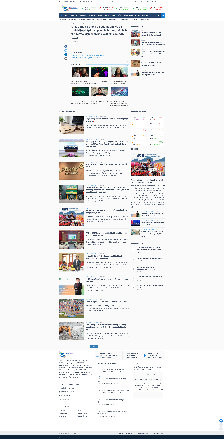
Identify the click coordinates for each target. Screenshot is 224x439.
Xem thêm (94, 346)
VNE (151, 129)
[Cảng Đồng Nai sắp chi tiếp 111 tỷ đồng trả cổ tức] (71, 308)
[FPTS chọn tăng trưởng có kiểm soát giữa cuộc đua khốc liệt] (135, 73)
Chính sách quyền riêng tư (142, 433)
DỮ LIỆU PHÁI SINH (113, 19)
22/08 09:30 (102, 299)
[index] (83, 7)
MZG (151, 136)
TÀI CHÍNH (100, 15)
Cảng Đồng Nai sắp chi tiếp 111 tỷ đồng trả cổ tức (106, 302)
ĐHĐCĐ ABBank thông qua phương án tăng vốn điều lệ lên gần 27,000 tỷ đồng (153, 234)
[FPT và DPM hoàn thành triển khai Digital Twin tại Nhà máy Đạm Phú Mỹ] (135, 43)
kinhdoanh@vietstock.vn (106, 357)
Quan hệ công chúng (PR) (67, 388)
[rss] (164, 2)
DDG (134, 136)
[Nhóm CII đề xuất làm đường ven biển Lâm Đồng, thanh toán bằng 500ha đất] (135, 52)
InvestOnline (62, 416)
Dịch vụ (148, 1)
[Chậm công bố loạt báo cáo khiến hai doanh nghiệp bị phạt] (71, 125)
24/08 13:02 (102, 185)
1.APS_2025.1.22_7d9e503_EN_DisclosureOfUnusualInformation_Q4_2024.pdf (90, 55)
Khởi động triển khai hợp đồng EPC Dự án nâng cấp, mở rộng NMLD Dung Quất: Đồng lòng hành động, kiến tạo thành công (107, 144)
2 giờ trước (102, 139)
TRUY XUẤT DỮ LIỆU (144, 19)
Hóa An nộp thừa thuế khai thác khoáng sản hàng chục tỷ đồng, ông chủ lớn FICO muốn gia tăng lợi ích (106, 327)
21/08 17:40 (102, 322)
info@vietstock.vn (132, 357)
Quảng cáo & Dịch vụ (158, 433)
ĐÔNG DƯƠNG (145, 15)
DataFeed (62, 410)
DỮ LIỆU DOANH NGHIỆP (101, 19)
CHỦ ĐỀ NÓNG (62, 19)
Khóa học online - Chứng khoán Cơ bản (111, 369)
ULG (134, 117)
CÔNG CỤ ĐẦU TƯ (134, 19)
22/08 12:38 (143, 40)
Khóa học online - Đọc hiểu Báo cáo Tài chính (113, 390)
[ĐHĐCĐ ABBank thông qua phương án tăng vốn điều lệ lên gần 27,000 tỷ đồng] (135, 231)
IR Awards (143, 1)
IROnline (79, 410)
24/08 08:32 (139, 289)
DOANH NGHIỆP (83, 15)
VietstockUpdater (82, 413)
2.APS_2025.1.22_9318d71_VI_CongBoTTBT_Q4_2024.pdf (85, 58)
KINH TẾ (113, 15)
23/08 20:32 (139, 280)
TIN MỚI (66, 15)
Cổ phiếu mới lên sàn (139, 112)
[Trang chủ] (67, 354)
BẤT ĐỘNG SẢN (92, 15)
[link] (158, 15)
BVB (151, 123)
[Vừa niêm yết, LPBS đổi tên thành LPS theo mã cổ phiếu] (135, 63)
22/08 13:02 (143, 30)
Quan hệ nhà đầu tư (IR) (66, 392)
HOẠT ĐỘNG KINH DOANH (92, 116)
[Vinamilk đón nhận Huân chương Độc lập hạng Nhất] (135, 222)
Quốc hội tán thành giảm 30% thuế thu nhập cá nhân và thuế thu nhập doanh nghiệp (149, 249)
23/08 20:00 (139, 271)
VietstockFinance (116, 1)
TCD (134, 123)
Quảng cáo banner (64, 395)
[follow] (59, 437)
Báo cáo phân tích (64, 399)
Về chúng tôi (129, 433)
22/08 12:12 (143, 49)
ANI (134, 142)
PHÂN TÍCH (137, 15)
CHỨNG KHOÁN (74, 15)
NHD (151, 142)
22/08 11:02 (143, 70)
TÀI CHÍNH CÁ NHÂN (128, 15)
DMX (151, 117)
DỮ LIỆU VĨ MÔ (82, 19)
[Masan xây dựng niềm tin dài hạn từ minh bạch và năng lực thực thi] (135, 33)
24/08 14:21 (143, 60)
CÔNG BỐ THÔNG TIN (72, 19)
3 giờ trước (139, 253)
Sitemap (121, 433)
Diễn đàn (137, 1)
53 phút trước (103, 116)
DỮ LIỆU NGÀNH (90, 19)
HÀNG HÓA (107, 15)
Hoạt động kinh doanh (137, 177)
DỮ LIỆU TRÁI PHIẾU (123, 19)
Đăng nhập (154, 1)
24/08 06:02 (139, 262)
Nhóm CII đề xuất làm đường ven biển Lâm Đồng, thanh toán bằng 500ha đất (153, 54)
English (160, 1)
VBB (134, 129)
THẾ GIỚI (119, 15)
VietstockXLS (63, 413)
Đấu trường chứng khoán (127, 1)
